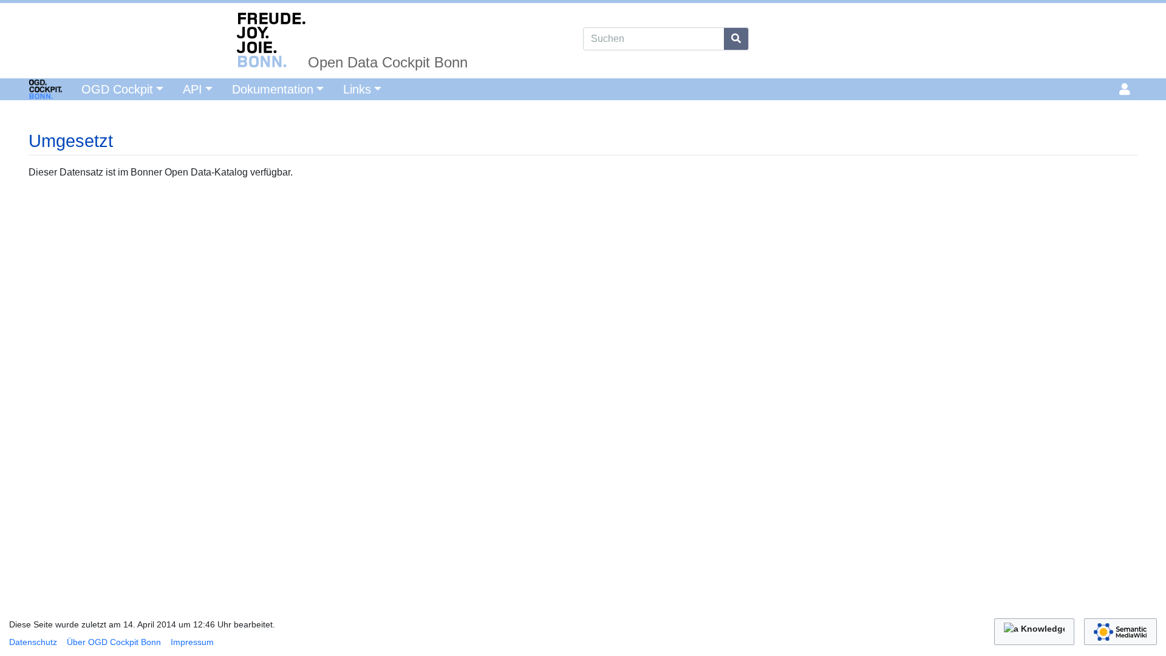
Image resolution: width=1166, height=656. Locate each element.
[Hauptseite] (31, 88)
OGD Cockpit (117, 89)
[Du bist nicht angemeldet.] (1127, 89)
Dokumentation (272, 89)
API (192, 89)
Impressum (192, 642)
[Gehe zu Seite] (736, 38)
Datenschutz (33, 642)
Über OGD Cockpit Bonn (114, 642)
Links (357, 89)
